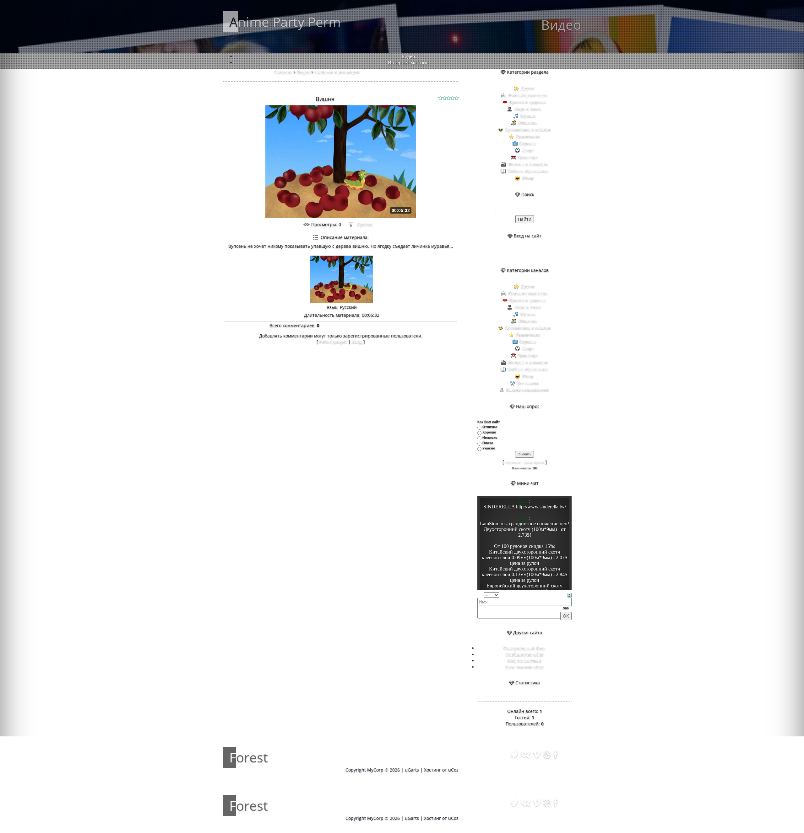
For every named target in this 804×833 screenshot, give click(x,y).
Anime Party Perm (285, 22)
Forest (248, 757)
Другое (528, 88)
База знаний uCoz (524, 667)
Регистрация (333, 342)
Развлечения (528, 136)
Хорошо (489, 432)
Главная (283, 72)
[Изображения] (341, 279)
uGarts (412, 770)
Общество (527, 122)
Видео (303, 72)
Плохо (487, 443)
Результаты (512, 462)
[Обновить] (570, 594)
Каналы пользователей (527, 390)
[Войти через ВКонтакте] (519, 253)
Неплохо (489, 437)
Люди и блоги (527, 109)
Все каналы (527, 383)
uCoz (453, 770)
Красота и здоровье (527, 102)
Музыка (527, 116)
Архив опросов (534, 462)
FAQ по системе (524, 661)
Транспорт (528, 157)
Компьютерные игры (527, 95)
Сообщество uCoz (525, 654)
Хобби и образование (528, 171)
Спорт (528, 150)
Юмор (528, 178)
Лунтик (364, 224)
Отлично (489, 427)
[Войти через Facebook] (530, 253)
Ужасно (488, 448)
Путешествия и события (527, 129)
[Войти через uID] (508, 253)
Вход (357, 342)
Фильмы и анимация (337, 72)
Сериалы (527, 143)
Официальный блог (524, 648)
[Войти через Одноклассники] (540, 253)
